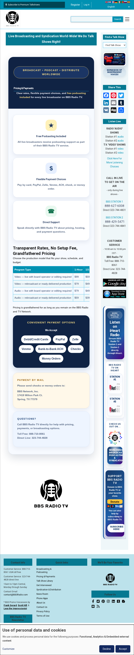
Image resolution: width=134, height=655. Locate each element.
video (121, 148)
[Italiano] (119, 2)
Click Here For (114, 158)
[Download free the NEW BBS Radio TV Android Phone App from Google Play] (114, 282)
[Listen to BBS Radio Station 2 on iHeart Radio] (115, 409)
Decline (107, 648)
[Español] (128, 2)
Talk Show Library (44, 581)
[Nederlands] (109, 2)
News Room (42, 594)
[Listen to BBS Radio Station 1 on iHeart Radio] (115, 387)
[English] (106, 2)
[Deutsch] (116, 2)
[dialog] (67, 640)
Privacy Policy (43, 611)
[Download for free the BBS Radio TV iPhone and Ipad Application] (114, 293)
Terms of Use (42, 616)
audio (121, 136)
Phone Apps (42, 598)
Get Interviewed (43, 585)
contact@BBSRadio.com (16, 595)
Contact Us (41, 607)
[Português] (122, 2)
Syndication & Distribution (48, 589)
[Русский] (125, 2)
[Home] (12, 19)
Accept (123, 648)
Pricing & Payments (45, 576)
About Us (40, 603)
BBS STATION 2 (114, 217)
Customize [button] (8, 648)
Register (75, 4)
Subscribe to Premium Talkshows (24, 4)
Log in (87, 4)
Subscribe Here (117, 528)
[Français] (113, 2)
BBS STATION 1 (114, 201)
